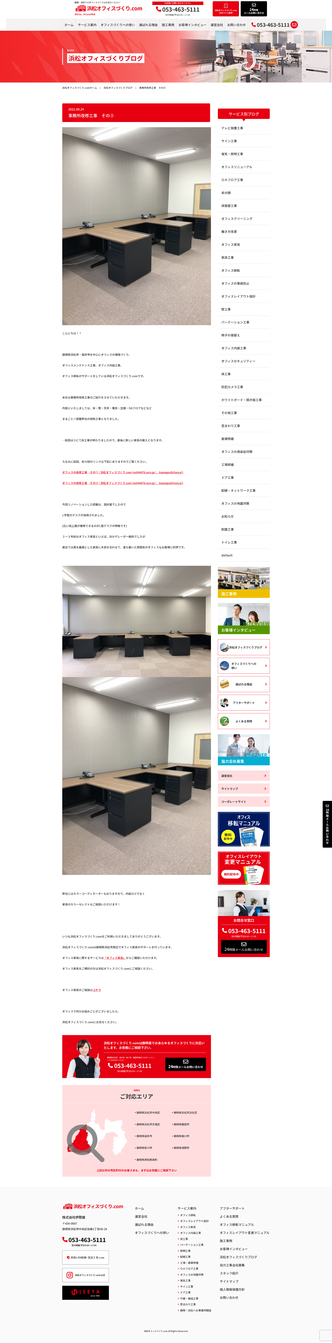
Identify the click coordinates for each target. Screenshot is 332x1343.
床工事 (226, 374)
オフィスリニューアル (236, 166)
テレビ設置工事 (232, 128)
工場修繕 (227, 464)
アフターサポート (244, 703)
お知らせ (227, 516)
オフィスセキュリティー (238, 361)
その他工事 (229, 412)
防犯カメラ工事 (232, 387)
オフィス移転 (230, 270)
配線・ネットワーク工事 (238, 490)
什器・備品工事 (189, 1298)
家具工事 (227, 257)
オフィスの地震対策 (235, 503)
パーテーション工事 (235, 322)
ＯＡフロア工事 (232, 179)
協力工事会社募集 (232, 1265)
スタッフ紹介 (229, 1273)
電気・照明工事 (232, 154)
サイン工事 (229, 141)
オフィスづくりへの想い (118, 24)
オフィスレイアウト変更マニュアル (245, 1232)
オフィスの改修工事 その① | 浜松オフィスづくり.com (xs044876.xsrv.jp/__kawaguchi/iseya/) (122, 472)
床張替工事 (229, 205)
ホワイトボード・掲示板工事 (241, 399)
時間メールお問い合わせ (185, 1066)
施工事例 (168, 24)
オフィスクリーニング (236, 218)
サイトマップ (229, 789)
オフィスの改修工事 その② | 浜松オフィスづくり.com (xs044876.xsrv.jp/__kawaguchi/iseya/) (122, 483)
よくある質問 (244, 721)
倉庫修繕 (227, 438)
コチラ (97, 990)
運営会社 (217, 24)
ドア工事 (227, 477)
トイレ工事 (229, 542)
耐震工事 (227, 529)
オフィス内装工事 (233, 348)
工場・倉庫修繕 (189, 1262)
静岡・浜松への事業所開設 (195, 1310)
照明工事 (185, 1251)
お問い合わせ (236, 24)
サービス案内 (87, 24)
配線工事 (185, 1256)
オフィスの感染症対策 (236, 451)
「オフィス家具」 (115, 958)
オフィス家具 (230, 244)
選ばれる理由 (148, 24)
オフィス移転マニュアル (237, 1224)
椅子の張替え (230, 335)
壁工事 (226, 309)
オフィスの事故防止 (235, 283)
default (227, 555)
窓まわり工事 (230, 425)
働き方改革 (229, 231)
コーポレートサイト (233, 801)
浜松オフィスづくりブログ (245, 647)
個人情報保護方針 (232, 1289)
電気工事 (185, 1280)
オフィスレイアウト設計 (238, 296)
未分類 (226, 192)
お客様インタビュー (192, 24)
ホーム (69, 24)
